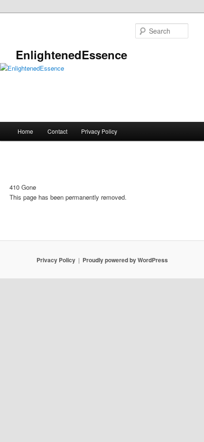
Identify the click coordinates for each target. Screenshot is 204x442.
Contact (57, 131)
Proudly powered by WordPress (125, 260)
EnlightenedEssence (71, 54)
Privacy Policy (99, 131)
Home (25, 131)
